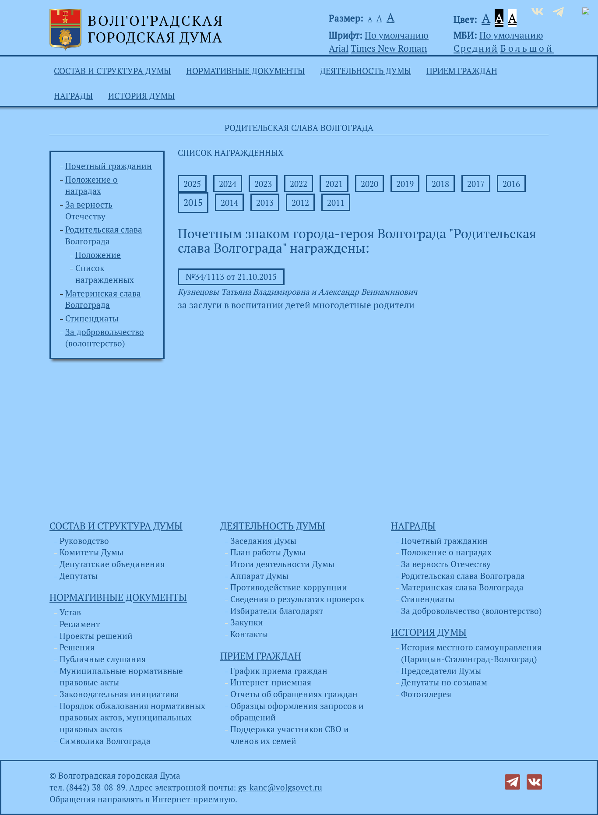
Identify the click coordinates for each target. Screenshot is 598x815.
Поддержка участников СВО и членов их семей (289, 735)
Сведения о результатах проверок (297, 599)
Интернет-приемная (270, 682)
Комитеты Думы (91, 552)
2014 (229, 203)
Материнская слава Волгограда (462, 587)
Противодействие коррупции (288, 587)
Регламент (80, 624)
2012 (300, 203)
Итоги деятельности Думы (282, 564)
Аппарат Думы (259, 576)
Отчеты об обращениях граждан (294, 694)
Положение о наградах (446, 552)
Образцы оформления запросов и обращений (297, 712)
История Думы (141, 96)
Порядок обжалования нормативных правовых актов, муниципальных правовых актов (132, 717)
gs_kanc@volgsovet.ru (280, 787)
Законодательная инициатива (119, 694)
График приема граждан (278, 671)
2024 (227, 184)
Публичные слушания (103, 659)
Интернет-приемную (193, 799)
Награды (73, 96)
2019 (405, 184)
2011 (336, 203)
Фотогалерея (426, 694)
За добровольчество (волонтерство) (471, 611)
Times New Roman (389, 48)
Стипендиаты (92, 318)
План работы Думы (268, 552)
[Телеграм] (512, 781)
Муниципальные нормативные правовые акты (121, 677)
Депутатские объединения (112, 564)
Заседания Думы (263, 541)
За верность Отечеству (446, 564)
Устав (70, 612)
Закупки (246, 622)
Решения (77, 647)
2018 (440, 184)
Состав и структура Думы (112, 71)
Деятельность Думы (365, 71)
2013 (265, 203)
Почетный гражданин (108, 166)
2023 (263, 184)
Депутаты (79, 576)
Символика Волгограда (105, 741)
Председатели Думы (441, 671)
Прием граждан (461, 71)
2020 (369, 184)
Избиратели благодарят (276, 611)
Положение (98, 255)
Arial (338, 48)
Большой (527, 48)
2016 (511, 184)
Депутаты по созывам (444, 682)
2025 (192, 184)
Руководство (84, 541)
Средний (476, 48)
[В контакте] (534, 781)
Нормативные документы (245, 71)
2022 (298, 184)
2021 (334, 184)
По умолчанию (397, 35)
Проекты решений (96, 636)
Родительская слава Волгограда (463, 576)
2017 (476, 184)
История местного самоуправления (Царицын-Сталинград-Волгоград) (471, 653)
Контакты (249, 634)
